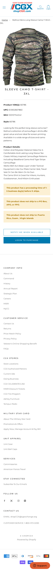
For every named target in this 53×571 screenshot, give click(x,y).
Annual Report (11, 288)
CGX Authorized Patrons (15, 369)
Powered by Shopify (26, 539)
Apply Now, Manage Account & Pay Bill (22, 429)
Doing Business (11, 379)
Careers (7, 299)
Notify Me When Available (27, 232)
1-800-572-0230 (31, 523)
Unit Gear (8, 444)
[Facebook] (4, 500)
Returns (7, 329)
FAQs (6, 349)
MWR (6, 304)
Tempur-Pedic (10, 404)
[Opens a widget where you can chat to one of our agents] (40, 566)
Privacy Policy (10, 339)
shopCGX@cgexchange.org (24, 516)
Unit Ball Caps (10, 449)
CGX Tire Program (12, 394)
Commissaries (10, 464)
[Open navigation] (4, 7)
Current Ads (9, 374)
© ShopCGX (26, 536)
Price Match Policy (12, 334)
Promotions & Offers (13, 424)
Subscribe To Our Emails (15, 484)
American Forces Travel (15, 469)
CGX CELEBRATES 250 (14, 384)
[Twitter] (11, 500)
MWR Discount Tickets (14, 389)
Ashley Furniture (11, 399)
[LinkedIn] (25, 500)
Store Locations (11, 364)
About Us (8, 273)
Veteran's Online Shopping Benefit (20, 344)
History (7, 283)
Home (5, 20)
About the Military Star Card (17, 419)
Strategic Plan (10, 294)
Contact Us (9, 324)
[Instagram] (18, 500)
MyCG (6, 309)
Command (9, 278)
